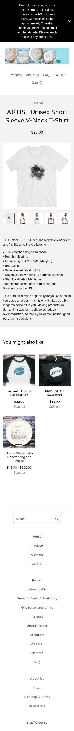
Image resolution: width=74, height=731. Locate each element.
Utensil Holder (37, 626)
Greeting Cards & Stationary (37, 598)
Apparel (37, 644)
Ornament (37, 635)
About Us (32, 75)
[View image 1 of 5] (9, 218)
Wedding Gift (37, 589)
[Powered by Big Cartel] (37, 722)
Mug (37, 662)
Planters (37, 653)
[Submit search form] (57, 519)
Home (37, 536)
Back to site (37, 706)
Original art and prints (37, 608)
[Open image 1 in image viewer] (37, 176)
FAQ (46, 75)
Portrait (37, 617)
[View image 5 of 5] (65, 218)
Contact (59, 75)
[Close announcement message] (69, 21)
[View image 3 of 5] (37, 218)
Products (16, 75)
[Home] (37, 56)
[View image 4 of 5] (51, 218)
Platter (37, 580)
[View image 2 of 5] (23, 218)
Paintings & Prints (37, 697)
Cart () (37, 82)
